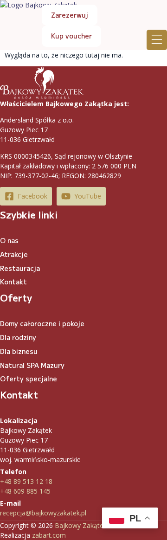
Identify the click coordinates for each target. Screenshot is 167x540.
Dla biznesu (19, 351)
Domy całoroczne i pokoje (42, 323)
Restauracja (20, 268)
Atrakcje (14, 254)
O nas (9, 240)
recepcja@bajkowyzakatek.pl (43, 512)
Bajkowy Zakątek (81, 525)
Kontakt (13, 281)
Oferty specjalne (28, 378)
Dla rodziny (18, 337)
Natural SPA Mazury (32, 365)
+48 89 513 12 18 (26, 481)
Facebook (32, 196)
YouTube (87, 196)
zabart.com (49, 535)
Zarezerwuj (69, 14)
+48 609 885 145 (25, 491)
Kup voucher (71, 35)
